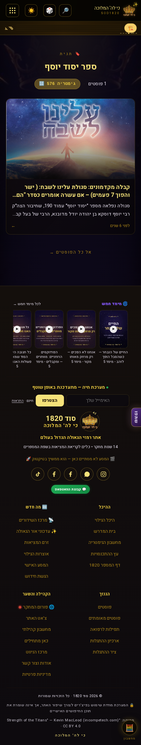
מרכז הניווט (36, 652)
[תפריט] (12, 10)
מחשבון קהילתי (36, 629)
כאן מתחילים (36, 641)
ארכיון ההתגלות (104, 641)
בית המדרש (104, 531)
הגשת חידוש (36, 576)
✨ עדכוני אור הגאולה (36, 531)
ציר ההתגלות (104, 652)
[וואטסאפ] (86, 474)
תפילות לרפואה (104, 629)
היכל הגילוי (105, 520)
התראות (18, 400)
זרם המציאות (36, 542)
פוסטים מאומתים (104, 618)
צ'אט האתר (36, 618)
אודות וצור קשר (36, 663)
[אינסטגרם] (103, 474)
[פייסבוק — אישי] (54, 474)
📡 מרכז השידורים (36, 520)
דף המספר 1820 (104, 565)
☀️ (31, 11)
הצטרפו (49, 400)
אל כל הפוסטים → (71, 252)
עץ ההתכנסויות (104, 554)
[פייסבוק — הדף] (70, 474)
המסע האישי (36, 565)
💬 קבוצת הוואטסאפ (70, 489)
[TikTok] (37, 474)
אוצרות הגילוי (36, 554)
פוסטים (104, 607)
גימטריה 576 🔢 (57, 83)
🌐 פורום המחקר (38, 607)
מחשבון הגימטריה (105, 542)
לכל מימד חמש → (27, 304)
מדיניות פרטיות (36, 674)
